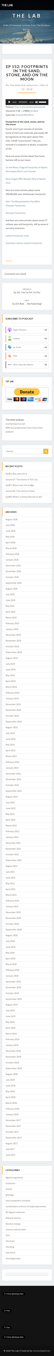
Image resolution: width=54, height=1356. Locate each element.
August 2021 (12, 866)
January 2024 (12, 698)
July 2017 (10, 1149)
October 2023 (12, 715)
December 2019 (13, 981)
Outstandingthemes (41, 1350)
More (31, 114)
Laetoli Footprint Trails (17, 235)
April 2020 (10, 958)
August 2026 (12, 519)
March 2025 (11, 617)
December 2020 (13, 912)
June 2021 (10, 877)
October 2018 (12, 1062)
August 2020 (12, 935)
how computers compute (18, 1200)
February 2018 (12, 1108)
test (8, 1235)
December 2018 (13, 1050)
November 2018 (13, 1056)
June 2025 (10, 600)
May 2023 (10, 744)
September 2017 (14, 1137)
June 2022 (10, 808)
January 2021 (12, 906)
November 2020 (13, 918)
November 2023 (13, 709)
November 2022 (13, 779)
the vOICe (10, 1252)
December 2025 (13, 565)
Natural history (13, 1217)
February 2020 (12, 969)
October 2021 (12, 854)
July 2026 (10, 525)
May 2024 (10, 675)
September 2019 (14, 998)
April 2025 (10, 611)
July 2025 (10, 594)
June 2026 (10, 530)
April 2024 (10, 681)
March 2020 (11, 964)
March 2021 (11, 894)
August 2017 (12, 1143)
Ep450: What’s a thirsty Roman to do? (24, 496)
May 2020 (10, 952)
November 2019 (13, 987)
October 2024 (12, 646)
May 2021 (10, 883)
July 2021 (10, 871)
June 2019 (10, 1016)
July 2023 (10, 733)
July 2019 (10, 1010)
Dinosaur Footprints (16, 212)
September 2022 (14, 790)
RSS (25, 114)
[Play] (9, 102)
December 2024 (13, 634)
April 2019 (10, 1027)
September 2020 (14, 929)
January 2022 (12, 837)
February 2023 (12, 762)
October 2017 (12, 1131)
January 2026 (12, 559)
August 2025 (12, 588)
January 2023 (12, 767)
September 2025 (14, 582)
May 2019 (10, 1022)
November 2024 (13, 640)
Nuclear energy (13, 1223)
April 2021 (10, 889)
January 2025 (12, 629)
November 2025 (13, 571)
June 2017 (10, 1154)
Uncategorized (13, 1258)
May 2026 (10, 536)
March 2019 (11, 1033)
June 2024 (10, 669)
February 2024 (12, 692)
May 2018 (10, 1091)
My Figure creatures (15, 1212)
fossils (9, 260)
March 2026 (11, 548)
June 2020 (10, 946)
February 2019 (12, 1039)
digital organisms (14, 1177)
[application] (27, 102)
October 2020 (12, 923)
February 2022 (12, 831)
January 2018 (12, 1114)
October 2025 (12, 577)
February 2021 (12, 900)
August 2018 (12, 1074)
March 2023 (11, 756)
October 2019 (12, 993)
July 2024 (10, 663)
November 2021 (13, 848)
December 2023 (13, 704)
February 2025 (12, 623)
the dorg (10, 1246)
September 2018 (14, 1068)
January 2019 (12, 1045)
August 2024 (12, 658)
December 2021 (13, 842)
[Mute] (36, 102)
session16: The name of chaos (20, 490)
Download (40, 106)
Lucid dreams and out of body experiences (26, 1206)
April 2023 (10, 750)
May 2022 (10, 814)
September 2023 (14, 721)
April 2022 (10, 819)
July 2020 (10, 941)
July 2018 (10, 1079)
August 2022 (12, 796)
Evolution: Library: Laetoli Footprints (24, 243)
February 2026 (12, 554)
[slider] (43, 101)
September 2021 (14, 860)
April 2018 (10, 1097)
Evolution (10, 1183)
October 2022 (12, 785)
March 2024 (11, 686)
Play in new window (24, 106)
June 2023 (10, 738)
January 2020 (12, 975)
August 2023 (12, 727)
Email (19, 114)
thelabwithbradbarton (24, 85)
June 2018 (10, 1085)
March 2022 (11, 825)
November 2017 (13, 1126)
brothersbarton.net (15, 423)
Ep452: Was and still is (16, 473)
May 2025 (10, 605)
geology (10, 1194)
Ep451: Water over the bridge (20, 485)
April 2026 (10, 542)
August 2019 (12, 1004)
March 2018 (11, 1102)
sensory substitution (16, 1229)
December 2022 (13, 773)
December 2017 (13, 1120)
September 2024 (14, 652)
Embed (34, 110)
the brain (10, 1241)
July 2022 (10, 802)
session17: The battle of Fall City (22, 479)
